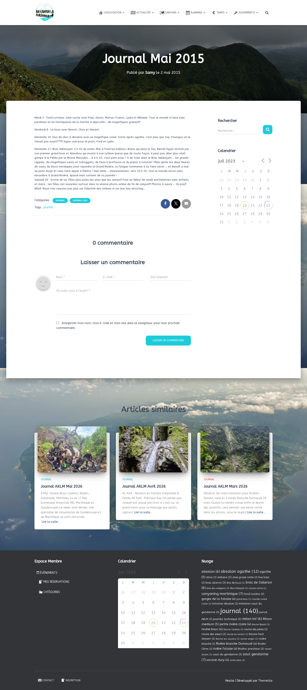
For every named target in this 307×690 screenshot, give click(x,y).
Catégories (51, 592)
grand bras (243, 599)
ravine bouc (212, 629)
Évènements (48, 573)
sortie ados (237, 660)
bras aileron (216, 582)
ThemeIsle (265, 680)
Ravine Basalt (261, 624)
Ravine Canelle (233, 629)
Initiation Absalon (225, 603)
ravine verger (249, 639)
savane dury (217, 660)
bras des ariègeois (218, 588)
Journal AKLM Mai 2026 (61, 486)
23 (268, 206)
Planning (197, 12)
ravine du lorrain (237, 634)
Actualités (144, 12)
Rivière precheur (251, 648)
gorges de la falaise (219, 599)
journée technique (227, 619)
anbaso (224, 577)
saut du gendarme (227, 654)
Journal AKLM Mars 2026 (226, 486)
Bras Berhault (236, 582)
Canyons (171, 12)
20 (245, 206)
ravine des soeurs (214, 634)
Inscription (73, 680)
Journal (60, 200)
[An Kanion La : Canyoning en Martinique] (44, 12)
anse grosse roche (245, 577)
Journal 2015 (80, 200)
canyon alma (257, 588)
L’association (113, 12)
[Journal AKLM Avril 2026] (153, 449)
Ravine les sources (228, 639)
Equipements (247, 12)
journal (48, 207)
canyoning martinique (222, 594)
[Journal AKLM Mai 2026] (72, 449)
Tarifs (221, 12)
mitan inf (252, 619)
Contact (48, 680)
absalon (211, 572)
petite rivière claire (235, 624)
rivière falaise (225, 648)
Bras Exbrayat (239, 588)
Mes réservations (56, 582)
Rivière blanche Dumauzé (236, 643)
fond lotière (254, 594)
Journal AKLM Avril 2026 (144, 486)
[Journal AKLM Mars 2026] (234, 449)
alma (211, 577)
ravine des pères (256, 629)
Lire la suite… (51, 522)
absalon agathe (240, 571)
